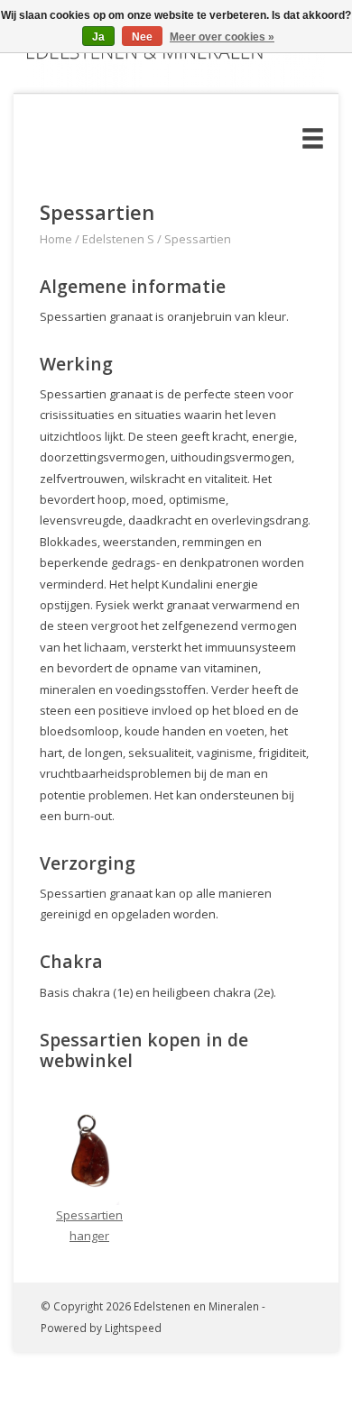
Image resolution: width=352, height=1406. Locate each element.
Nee (142, 37)
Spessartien (197, 239)
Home (56, 239)
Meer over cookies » (222, 37)
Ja (98, 37)
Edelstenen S (118, 239)
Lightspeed (133, 1327)
